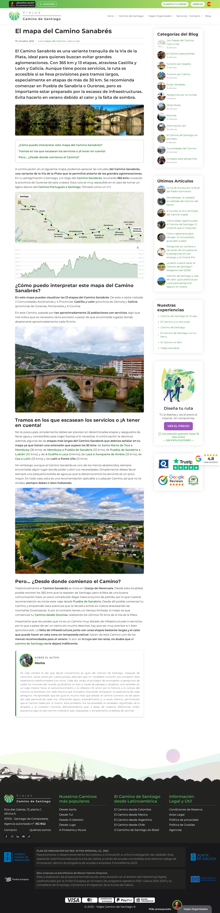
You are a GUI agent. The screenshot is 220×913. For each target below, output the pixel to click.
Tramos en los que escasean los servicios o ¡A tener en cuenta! (62, 151)
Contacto (10, 830)
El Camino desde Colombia (132, 809)
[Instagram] (12, 836)
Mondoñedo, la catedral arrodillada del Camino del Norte (182, 201)
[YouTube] (23, 836)
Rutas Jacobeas (176, 84)
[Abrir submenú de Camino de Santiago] (145, 16)
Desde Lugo (67, 824)
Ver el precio (178, 426)
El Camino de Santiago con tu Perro (178, 335)
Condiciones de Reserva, (186, 809)
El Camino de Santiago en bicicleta (182, 137)
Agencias (175, 830)
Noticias (171, 115)
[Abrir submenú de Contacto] (202, 16)
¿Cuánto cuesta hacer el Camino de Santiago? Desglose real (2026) (181, 267)
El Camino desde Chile (129, 824)
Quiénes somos (40, 830)
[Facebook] (6, 836)
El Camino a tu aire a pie (175, 321)
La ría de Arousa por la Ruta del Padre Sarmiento (183, 189)
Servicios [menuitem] (181, 16)
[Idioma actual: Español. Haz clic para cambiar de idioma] (209, 4)
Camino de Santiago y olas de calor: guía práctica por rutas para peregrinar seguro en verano (183, 281)
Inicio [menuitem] (110, 16)
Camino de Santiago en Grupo (179, 316)
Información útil (176, 125)
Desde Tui (66, 814)
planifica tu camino (174, 4)
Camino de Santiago (173, 327)
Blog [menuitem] (208, 16)
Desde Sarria (67, 809)
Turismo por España (179, 64)
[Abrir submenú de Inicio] (116, 16)
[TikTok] (29, 836)
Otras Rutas (174, 105)
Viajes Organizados (196, 909)
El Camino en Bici (171, 342)
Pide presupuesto (160, 909)
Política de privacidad (183, 819)
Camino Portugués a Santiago (59, 187)
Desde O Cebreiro (71, 819)
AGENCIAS (198, 4)
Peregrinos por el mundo (182, 94)
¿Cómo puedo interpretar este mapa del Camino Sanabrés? (60, 145)
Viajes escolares (170, 348)
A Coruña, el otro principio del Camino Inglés (182, 213)
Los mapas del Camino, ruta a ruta (59, 41)
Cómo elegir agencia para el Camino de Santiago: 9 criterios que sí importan (182, 224)
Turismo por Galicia (178, 74)
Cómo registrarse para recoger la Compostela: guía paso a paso (181, 237)
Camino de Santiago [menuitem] (131, 16)
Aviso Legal (176, 814)
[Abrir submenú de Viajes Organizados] (173, 16)
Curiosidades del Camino (181, 148)
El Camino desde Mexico (131, 814)
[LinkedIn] (17, 836)
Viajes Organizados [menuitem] (159, 16)
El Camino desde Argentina (133, 819)
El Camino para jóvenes (181, 53)
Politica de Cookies (182, 824)
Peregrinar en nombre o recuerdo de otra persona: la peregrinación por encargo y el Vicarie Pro (182, 252)
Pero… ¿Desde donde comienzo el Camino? (49, 157)
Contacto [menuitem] (194, 16)
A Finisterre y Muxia (72, 830)
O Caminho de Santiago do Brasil (136, 830)
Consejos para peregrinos (182, 158)
